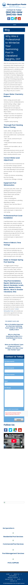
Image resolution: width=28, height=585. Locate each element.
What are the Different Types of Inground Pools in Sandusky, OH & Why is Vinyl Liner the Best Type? (14, 347)
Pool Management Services (13, 553)
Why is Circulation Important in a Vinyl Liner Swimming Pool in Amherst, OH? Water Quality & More (14, 327)
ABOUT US (16, 574)
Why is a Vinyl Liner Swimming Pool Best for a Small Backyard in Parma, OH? (14, 337)
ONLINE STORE (9, 579)
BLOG (18, 579)
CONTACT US (13, 581)
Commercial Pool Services (13, 544)
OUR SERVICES (12, 576)
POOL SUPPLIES (13, 563)
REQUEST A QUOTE (13, 577)
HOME (7, 574)
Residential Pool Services (13, 537)
